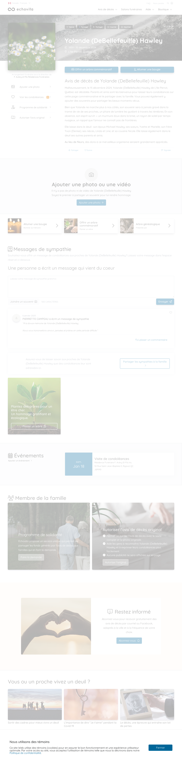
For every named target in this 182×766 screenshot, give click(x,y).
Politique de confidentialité (25, 753)
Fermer (160, 747)
